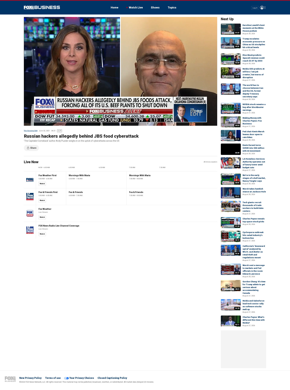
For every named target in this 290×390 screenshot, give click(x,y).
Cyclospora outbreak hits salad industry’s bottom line (253, 235)
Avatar (262, 7)
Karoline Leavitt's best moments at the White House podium (254, 28)
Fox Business (42, 7)
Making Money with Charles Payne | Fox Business (252, 121)
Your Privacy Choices (81, 378)
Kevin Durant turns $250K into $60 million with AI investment (253, 148)
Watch (42, 184)
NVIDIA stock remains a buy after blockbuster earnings (254, 107)
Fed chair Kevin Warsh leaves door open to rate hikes (253, 134)
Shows (155, 7)
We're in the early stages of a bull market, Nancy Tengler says (254, 178)
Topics (172, 7)
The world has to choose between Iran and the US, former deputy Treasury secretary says (253, 91)
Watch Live (136, 7)
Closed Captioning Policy (112, 378)
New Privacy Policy (30, 378)
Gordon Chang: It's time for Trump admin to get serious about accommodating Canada (254, 287)
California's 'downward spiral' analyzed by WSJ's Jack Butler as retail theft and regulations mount (254, 252)
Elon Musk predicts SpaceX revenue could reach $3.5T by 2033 (253, 58)
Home (114, 7)
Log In (255, 8)
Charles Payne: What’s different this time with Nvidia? (254, 320)
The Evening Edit (30, 131)
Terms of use (53, 378)
